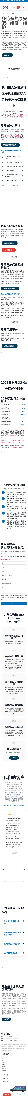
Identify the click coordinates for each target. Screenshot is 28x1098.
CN (8, 13)
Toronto (14, 853)
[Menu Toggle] (23, 7)
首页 (3, 13)
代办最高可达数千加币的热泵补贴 (11, 136)
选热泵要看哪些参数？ (12, 953)
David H (14, 852)
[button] (3, 869)
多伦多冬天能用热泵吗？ (11, 922)
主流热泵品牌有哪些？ (12, 944)
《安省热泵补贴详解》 (17, 447)
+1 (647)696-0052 (8, 1036)
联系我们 (13, 436)
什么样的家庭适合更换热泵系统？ (12, 933)
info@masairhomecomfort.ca (11, 1038)
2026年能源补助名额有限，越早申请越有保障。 (14, 0)
